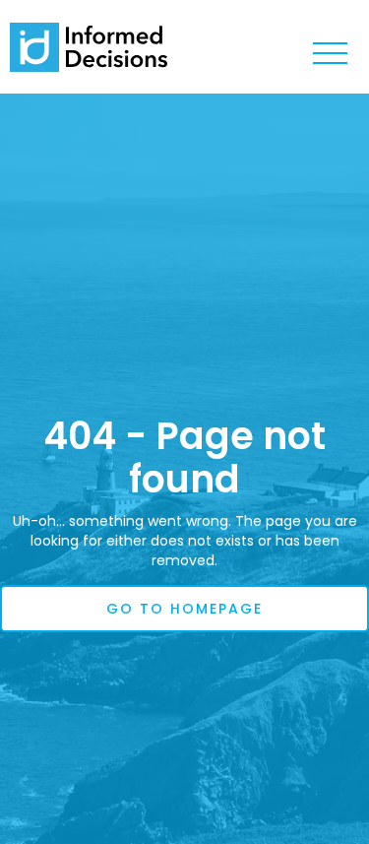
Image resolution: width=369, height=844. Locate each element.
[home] (88, 47)
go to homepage (184, 608)
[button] (329, 54)
